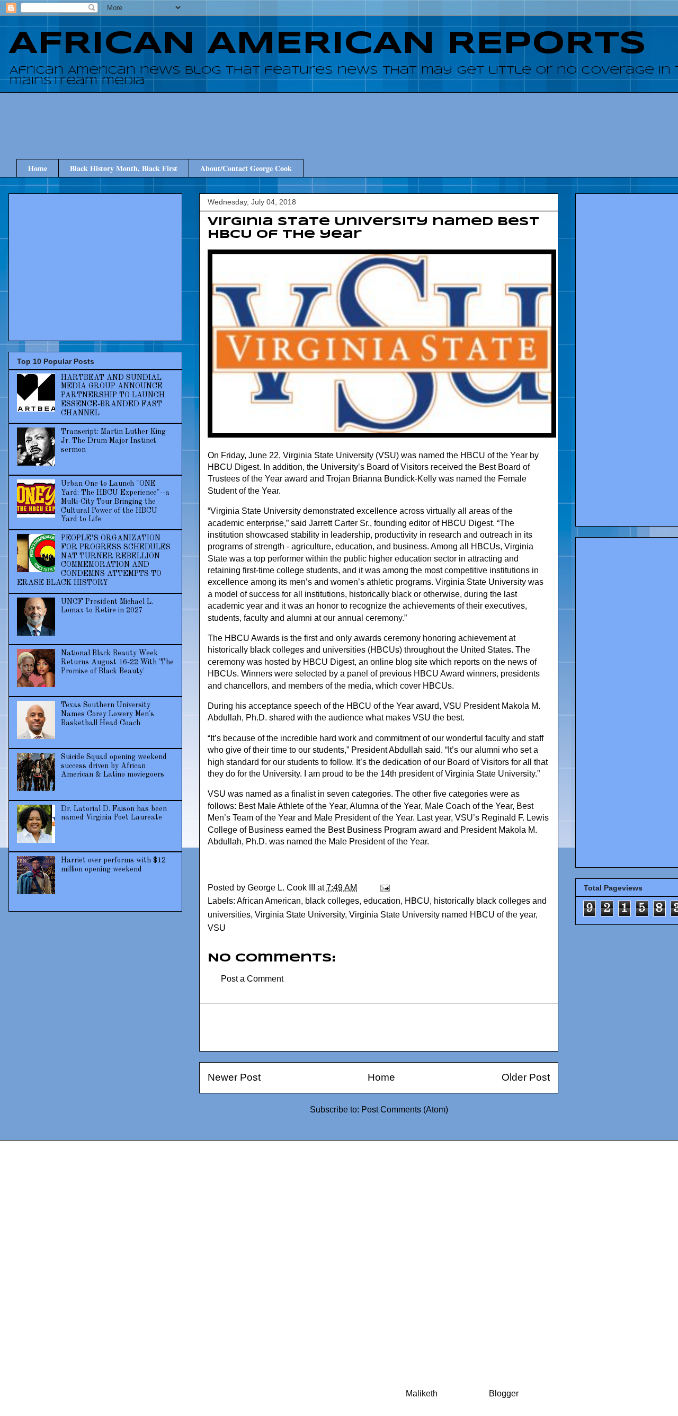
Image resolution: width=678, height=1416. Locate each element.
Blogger (503, 1393)
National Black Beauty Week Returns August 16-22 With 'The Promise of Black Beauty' (117, 662)
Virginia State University (300, 914)
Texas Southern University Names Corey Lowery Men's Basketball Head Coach (107, 714)
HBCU (417, 900)
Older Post (526, 1077)
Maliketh (422, 1393)
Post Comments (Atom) (404, 1109)
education (381, 900)
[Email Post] (384, 887)
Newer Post (234, 1077)
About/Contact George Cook (246, 168)
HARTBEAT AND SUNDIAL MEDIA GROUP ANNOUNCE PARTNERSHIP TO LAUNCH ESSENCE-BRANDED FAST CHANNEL (113, 395)
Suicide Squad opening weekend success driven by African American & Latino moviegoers (114, 766)
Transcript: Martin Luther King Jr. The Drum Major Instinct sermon (113, 440)
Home (37, 168)
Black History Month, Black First (123, 168)
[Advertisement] (386, 116)
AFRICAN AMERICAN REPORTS (327, 44)
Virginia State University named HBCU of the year (442, 914)
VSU (217, 927)
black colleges (332, 900)
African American (269, 900)
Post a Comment (252, 978)
